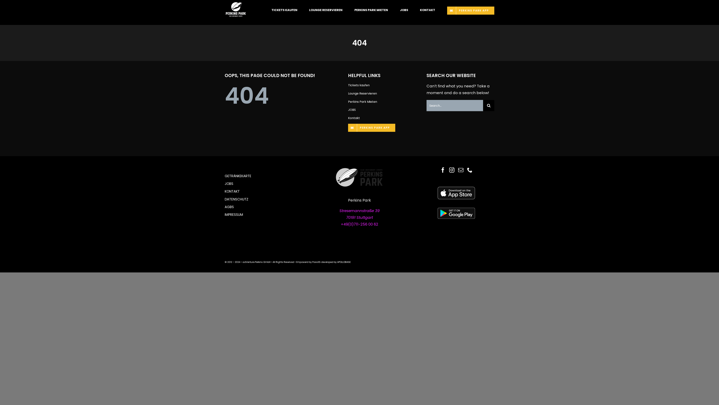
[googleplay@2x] (456, 209)
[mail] (460, 170)
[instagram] (451, 170)
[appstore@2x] (456, 188)
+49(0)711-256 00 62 (359, 224)
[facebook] (442, 170)
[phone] (469, 170)
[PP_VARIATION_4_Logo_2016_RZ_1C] (359, 169)
